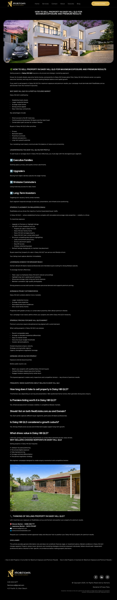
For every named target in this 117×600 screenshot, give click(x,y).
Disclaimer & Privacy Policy (101, 587)
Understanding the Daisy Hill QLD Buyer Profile (30, 150)
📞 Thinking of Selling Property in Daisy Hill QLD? (37, 516)
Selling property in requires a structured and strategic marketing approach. (39, 73)
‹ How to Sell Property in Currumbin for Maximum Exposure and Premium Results (31, 560)
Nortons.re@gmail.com (15, 585)
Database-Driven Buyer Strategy (23, 356)
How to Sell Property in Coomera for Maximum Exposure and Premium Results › (86, 560)
